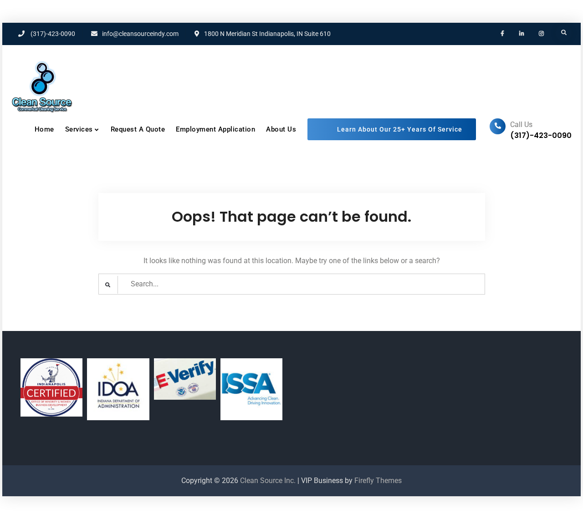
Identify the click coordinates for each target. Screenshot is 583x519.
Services (79, 129)
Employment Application (215, 129)
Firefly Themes (378, 480)
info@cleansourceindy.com (140, 33)
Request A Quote (138, 129)
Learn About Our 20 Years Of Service (391, 129)
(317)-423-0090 (53, 33)
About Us (281, 129)
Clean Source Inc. (268, 480)
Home (44, 129)
